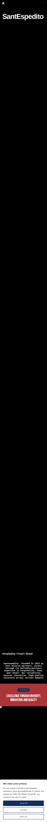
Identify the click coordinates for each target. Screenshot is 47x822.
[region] (23, 801)
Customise (23, 810)
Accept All (23, 803)
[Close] (44, 781)
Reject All (23, 817)
